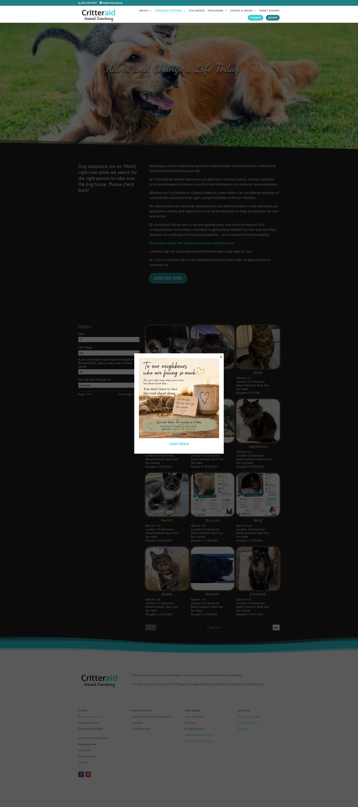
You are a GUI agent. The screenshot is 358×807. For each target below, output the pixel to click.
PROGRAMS (215, 10)
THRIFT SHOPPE (269, 10)
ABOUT (143, 10)
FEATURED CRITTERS (168, 10)
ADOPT (272, 17)
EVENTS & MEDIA (241, 10)
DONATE (255, 17)
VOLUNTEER (197, 10)
